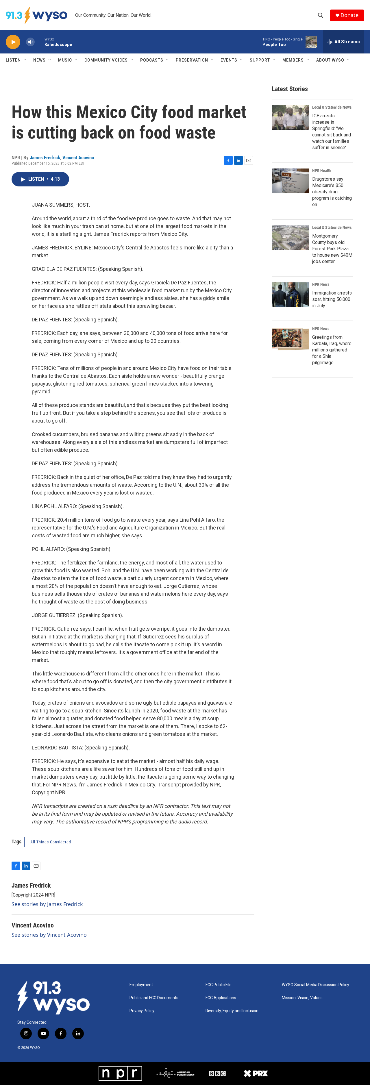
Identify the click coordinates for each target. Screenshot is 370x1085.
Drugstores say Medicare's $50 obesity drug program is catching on (332, 191)
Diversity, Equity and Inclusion (232, 1011)
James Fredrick (45, 157)
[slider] (39, 42)
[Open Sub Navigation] (25, 60)
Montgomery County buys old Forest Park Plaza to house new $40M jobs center (332, 248)
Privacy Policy (142, 1011)
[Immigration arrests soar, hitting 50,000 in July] (290, 294)
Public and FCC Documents (154, 998)
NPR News (320, 284)
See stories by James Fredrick (47, 904)
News (39, 60)
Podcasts (151, 60)
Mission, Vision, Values (302, 998)
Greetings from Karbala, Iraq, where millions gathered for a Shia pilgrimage (332, 349)
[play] (13, 42)
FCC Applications (221, 998)
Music (65, 60)
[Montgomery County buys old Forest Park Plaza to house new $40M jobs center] (290, 237)
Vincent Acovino (78, 157)
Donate (349, 15)
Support (260, 60)
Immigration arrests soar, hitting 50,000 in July (332, 299)
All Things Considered (50, 842)
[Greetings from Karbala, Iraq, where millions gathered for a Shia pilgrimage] (290, 339)
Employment (141, 985)
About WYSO (330, 60)
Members (293, 60)
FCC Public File (219, 985)
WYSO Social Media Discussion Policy (315, 985)
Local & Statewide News (332, 107)
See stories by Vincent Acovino (49, 934)
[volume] (30, 42)
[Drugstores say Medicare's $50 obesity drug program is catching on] (290, 181)
